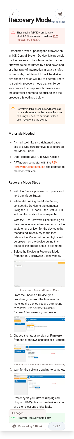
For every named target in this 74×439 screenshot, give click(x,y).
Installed (39, 167)
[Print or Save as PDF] (60, 14)
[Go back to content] (14, 14)
